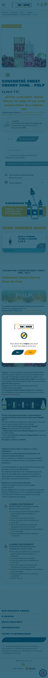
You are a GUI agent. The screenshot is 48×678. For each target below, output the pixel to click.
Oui (30, 352)
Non (17, 352)
